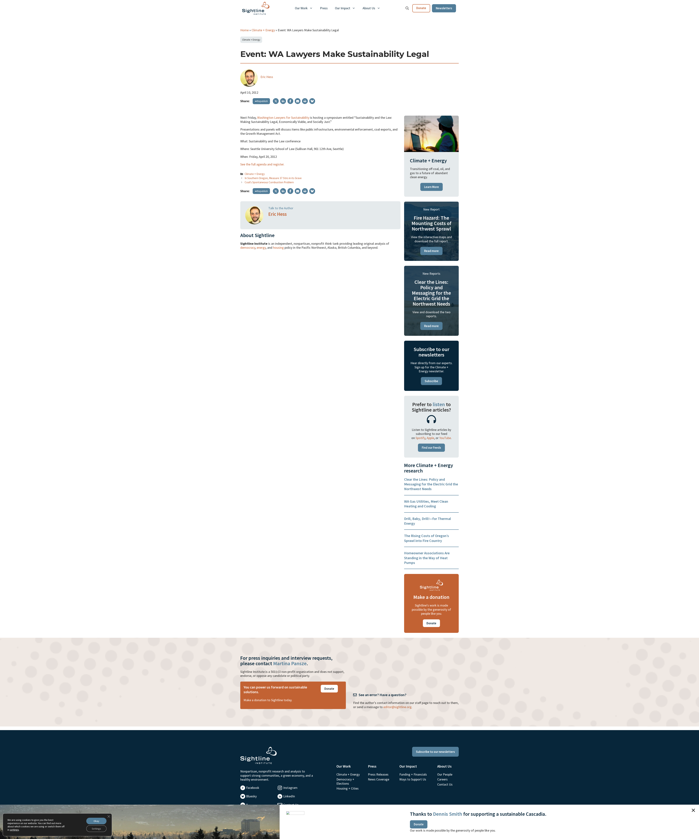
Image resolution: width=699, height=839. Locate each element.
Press (324, 8)
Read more (431, 251)
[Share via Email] (298, 101)
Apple (430, 438)
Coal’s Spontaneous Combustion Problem (269, 182)
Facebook (252, 788)
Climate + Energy (263, 30)
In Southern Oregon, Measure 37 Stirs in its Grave (273, 178)
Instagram (290, 788)
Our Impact (342, 8)
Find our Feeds (431, 448)
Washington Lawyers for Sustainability (283, 117)
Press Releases (378, 774)
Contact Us (445, 784)
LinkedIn (289, 796)
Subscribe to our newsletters (435, 752)
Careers (442, 779)
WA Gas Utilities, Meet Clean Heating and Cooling (426, 503)
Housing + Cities (347, 788)
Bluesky (251, 796)
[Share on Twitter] (276, 101)
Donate (421, 8)
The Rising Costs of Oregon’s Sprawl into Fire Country (426, 538)
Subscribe (431, 381)
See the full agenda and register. (262, 164)
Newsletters (444, 8)
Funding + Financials (413, 774)
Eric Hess (266, 77)
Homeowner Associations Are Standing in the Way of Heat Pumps (427, 558)
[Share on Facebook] (290, 101)
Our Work (301, 8)
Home (244, 30)
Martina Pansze (290, 663)
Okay (96, 821)
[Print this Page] (305, 101)
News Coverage (378, 779)
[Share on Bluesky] (312, 101)
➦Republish (261, 101)
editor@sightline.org (397, 707)
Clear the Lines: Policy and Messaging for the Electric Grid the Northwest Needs (431, 484)
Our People (444, 774)
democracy (247, 247)
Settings (96, 828)
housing (278, 247)
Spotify (420, 438)
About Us (369, 8)
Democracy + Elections (345, 781)
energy (261, 247)
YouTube (445, 438)
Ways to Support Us (412, 779)
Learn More (431, 187)
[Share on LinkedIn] (283, 101)
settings (14, 829)
